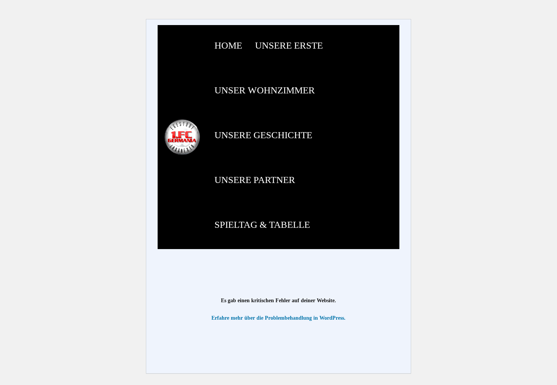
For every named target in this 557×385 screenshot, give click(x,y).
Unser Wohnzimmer (264, 90)
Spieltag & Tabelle (262, 224)
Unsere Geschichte (263, 135)
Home (228, 45)
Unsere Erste (289, 45)
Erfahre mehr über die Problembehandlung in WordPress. (278, 318)
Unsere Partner (254, 180)
